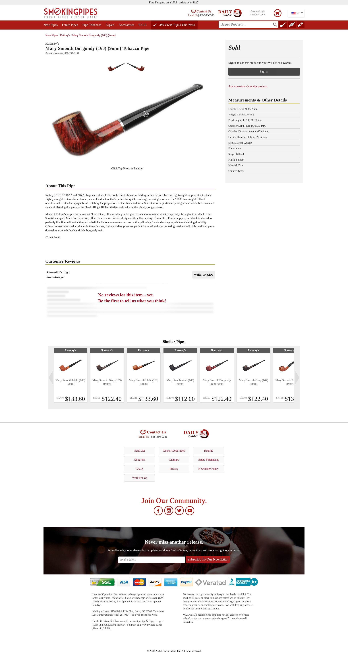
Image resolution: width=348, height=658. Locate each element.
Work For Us (139, 477)
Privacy (174, 468)
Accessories (126, 25)
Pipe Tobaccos (91, 25)
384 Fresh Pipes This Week (177, 25)
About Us (139, 459)
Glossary (174, 459)
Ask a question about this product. (247, 86)
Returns (208, 450)
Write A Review (203, 274)
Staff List (139, 450)
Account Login (257, 11)
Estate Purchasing (208, 459)
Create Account (258, 14)
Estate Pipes (70, 25)
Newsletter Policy (208, 468)
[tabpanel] (70, 375)
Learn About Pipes (174, 450)
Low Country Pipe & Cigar (140, 621)
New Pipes (51, 25)
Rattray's (65, 35)
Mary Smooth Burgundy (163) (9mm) (93, 35)
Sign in (264, 71)
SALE (142, 25)
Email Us (193, 15)
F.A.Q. (140, 468)
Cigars (110, 25)
